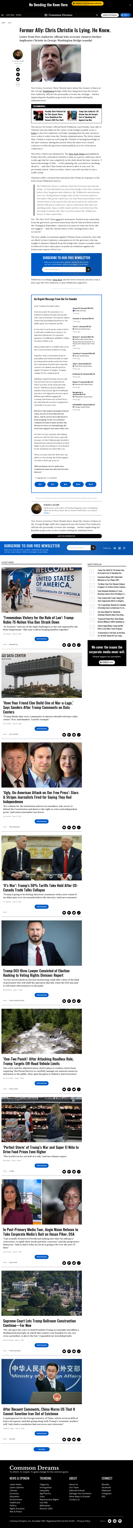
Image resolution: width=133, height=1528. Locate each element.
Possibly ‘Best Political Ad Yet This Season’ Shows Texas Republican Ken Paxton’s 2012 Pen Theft (55, 115)
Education (14, 1496)
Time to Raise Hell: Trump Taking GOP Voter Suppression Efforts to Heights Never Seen (111, 599)
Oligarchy (44, 1484)
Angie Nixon (13, 1262)
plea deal (57, 279)
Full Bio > (47, 513)
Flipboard (106, 1490)
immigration (13, 644)
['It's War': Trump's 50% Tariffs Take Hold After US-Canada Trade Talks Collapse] (41, 857)
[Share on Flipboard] (18, 74)
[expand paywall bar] (130, 5)
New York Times (77, 154)
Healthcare (15, 1502)
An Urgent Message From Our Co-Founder (55, 299)
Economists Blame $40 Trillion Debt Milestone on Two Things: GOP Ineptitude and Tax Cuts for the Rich (110, 578)
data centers (13, 734)
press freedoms (14, 827)
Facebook (106, 1487)
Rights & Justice (17, 1508)
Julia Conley (7, 1252)
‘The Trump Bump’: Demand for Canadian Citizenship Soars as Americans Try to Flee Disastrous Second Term (112, 606)
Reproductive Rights (49, 1499)
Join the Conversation (66, 536)
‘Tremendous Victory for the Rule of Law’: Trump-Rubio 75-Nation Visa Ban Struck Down (39, 620)
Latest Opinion (17, 1487)
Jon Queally (7, 634)
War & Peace (16, 1511)
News (9, 23)
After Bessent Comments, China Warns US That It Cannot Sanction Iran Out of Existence (39, 1411)
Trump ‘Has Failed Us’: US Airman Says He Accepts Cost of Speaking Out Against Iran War (89, 115)
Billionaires (45, 1505)
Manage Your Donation (80, 1493)
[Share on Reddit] (18, 79)
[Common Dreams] (58, 15)
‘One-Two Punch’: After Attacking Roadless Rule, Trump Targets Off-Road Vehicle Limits (38, 1061)
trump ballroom (14, 1351)
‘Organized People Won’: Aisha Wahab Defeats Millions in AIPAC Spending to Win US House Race (111, 620)
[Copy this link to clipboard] (79, 645)
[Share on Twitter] (18, 69)
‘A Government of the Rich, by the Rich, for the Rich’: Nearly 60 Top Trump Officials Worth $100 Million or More (111, 634)
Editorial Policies (77, 1490)
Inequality (44, 1490)
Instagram (107, 1493)
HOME (3, 23)
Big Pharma (45, 1493)
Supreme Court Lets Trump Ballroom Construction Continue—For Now (39, 1323)
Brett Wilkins (7, 990)
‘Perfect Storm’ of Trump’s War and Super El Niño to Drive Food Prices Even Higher (41, 1149)
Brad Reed (6, 1160)
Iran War (12, 1439)
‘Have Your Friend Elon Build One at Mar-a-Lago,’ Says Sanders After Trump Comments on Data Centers (38, 707)
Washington (48, 91)
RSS (103, 1496)
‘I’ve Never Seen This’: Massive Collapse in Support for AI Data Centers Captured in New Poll (112, 585)
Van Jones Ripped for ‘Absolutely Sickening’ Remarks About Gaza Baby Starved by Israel (110, 613)
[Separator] (18, 84)
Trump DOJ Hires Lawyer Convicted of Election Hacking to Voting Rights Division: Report (36, 973)
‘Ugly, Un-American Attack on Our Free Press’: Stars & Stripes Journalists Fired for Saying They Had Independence (40, 797)
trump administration (16, 1000)
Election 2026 (46, 1508)
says (58, 219)
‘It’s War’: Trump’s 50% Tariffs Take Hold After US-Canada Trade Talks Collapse (40, 887)
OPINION (18, 15)
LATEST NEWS (10, 15)
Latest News (15, 1484)
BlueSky (105, 1484)
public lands (13, 1089)
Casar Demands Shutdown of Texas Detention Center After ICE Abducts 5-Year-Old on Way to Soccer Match (111, 592)
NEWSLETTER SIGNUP (110, 15)
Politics (13, 1505)
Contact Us (74, 1499)
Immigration (46, 1487)
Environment (16, 1499)
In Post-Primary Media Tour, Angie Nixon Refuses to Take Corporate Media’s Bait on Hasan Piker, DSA (40, 1232)
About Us (73, 1484)
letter (34, 133)
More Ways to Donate (79, 1496)
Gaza (42, 1496)
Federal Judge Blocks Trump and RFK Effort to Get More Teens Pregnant (110, 627)
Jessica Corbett (8, 1078)
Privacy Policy (83, 1521)
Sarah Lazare (19, 61)
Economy (14, 1493)
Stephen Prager (8, 1428)
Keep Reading (42, 639)
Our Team (74, 1487)
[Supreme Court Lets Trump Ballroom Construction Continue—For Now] (41, 1293)
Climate (13, 1490)
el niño (11, 1171)
